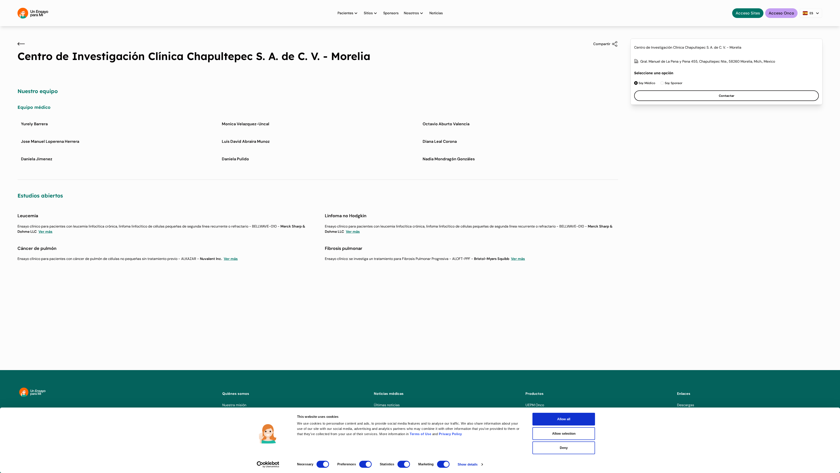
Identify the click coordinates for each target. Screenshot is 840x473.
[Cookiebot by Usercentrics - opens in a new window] (268, 464)
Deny (564, 448)
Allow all (563, 419)
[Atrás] (21, 44)
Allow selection (564, 433)
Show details (468, 464)
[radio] (644, 83)
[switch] (365, 464)
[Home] (33, 13)
